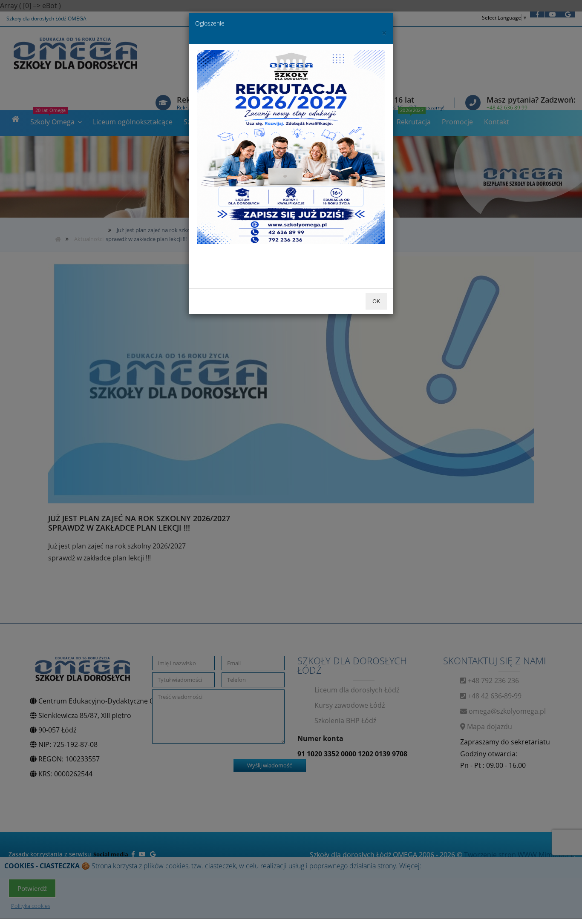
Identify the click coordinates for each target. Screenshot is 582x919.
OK (376, 301)
